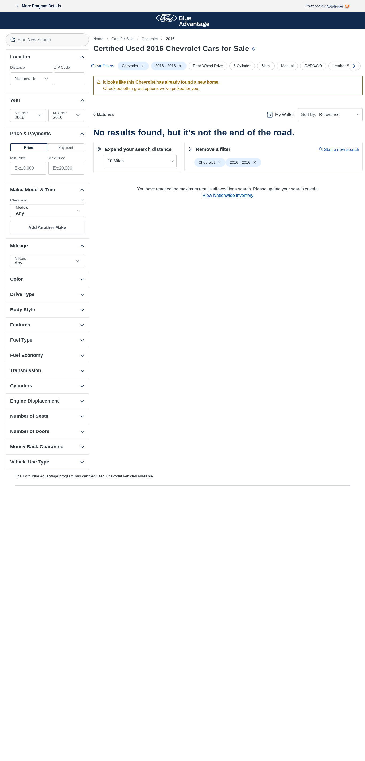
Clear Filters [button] (102, 66)
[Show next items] (353, 66)
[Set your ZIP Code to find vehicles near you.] (254, 49)
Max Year (60, 113)
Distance (17, 67)
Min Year (21, 113)
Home (98, 39)
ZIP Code (62, 67)
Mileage (21, 258)
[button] (28, 147)
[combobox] (47, 39)
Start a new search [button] (341, 149)
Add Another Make (47, 227)
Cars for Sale (122, 39)
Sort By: (308, 114)
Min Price (18, 158)
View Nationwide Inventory (228, 195)
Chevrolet (150, 39)
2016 (170, 39)
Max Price (56, 158)
